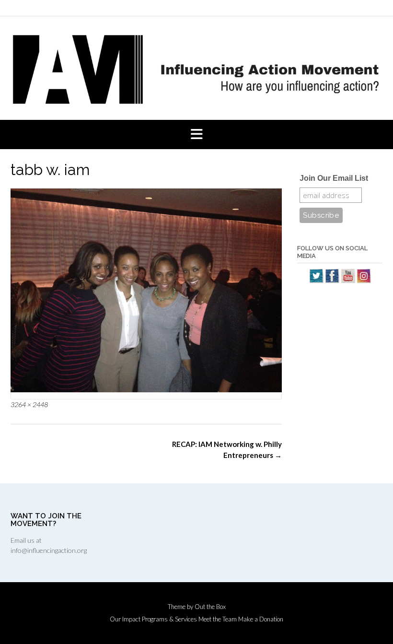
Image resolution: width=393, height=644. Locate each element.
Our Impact (125, 619)
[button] (196, 135)
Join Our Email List (334, 178)
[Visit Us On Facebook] (332, 280)
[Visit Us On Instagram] (363, 280)
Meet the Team (217, 619)
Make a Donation (260, 619)
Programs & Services (169, 619)
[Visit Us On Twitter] (316, 280)
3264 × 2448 (29, 404)
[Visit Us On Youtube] (348, 280)
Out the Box (210, 606)
